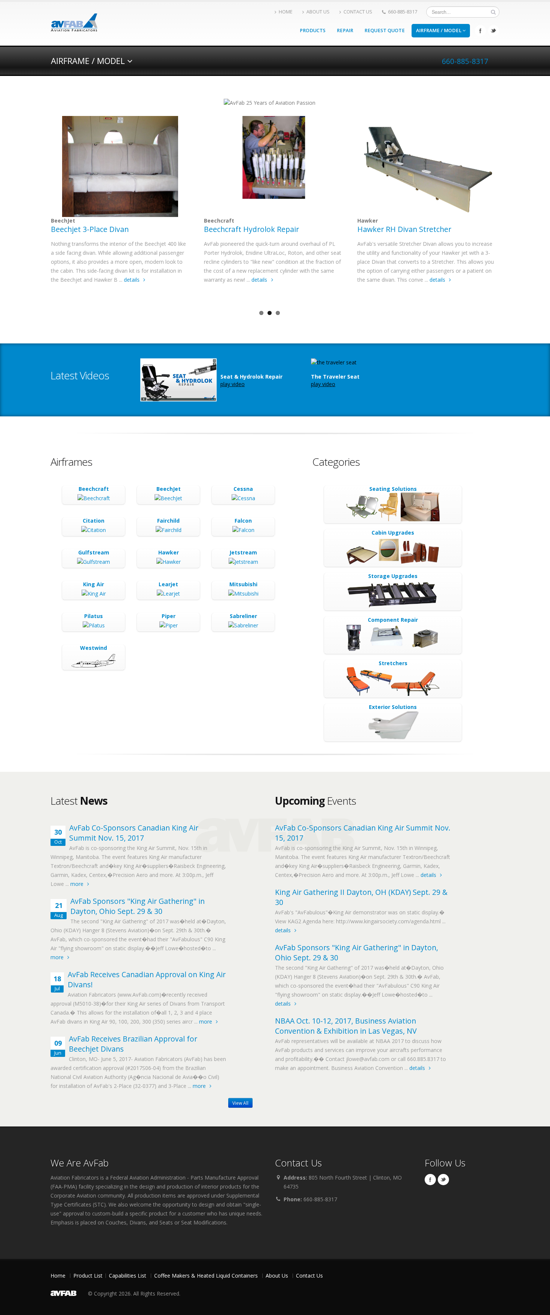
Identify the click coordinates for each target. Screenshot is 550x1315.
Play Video (232, 384)
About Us (277, 1275)
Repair (345, 30)
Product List (88, 1275)
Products (313, 30)
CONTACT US (357, 12)
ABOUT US (318, 12)
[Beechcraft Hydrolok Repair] (273, 166)
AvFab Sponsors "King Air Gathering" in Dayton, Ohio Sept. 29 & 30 (137, 906)
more (77, 883)
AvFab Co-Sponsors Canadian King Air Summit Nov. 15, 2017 (133, 833)
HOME (286, 12)
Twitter (493, 30)
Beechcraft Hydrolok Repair (251, 229)
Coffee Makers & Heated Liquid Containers (206, 1275)
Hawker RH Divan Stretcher (404, 229)
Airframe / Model (439, 30)
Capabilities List (127, 1275)
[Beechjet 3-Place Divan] (120, 166)
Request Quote (384, 30)
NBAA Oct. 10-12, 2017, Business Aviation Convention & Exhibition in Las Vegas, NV (346, 1026)
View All (240, 1103)
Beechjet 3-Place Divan (90, 229)
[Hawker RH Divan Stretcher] (426, 166)
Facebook (480, 30)
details (132, 279)
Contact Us (309, 1275)
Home (58, 1275)
